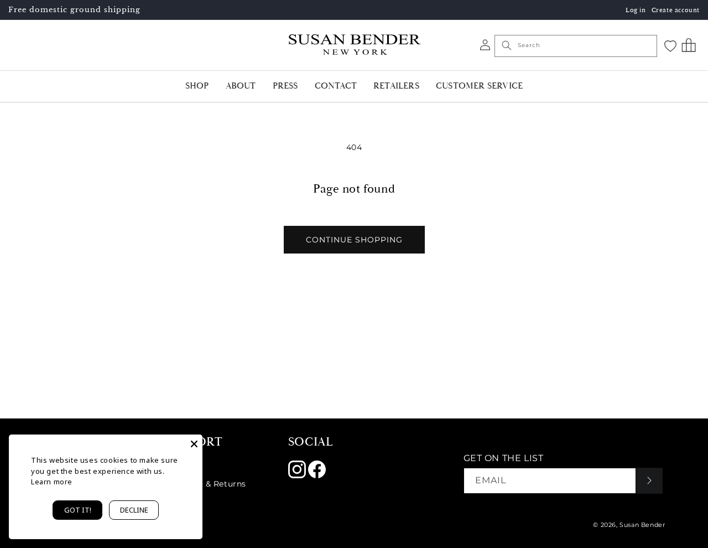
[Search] (506, 45)
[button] (689, 45)
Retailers (396, 86)
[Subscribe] (649, 481)
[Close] (194, 442)
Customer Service (479, 86)
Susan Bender (642, 525)
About (241, 86)
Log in (636, 10)
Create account (676, 10)
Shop (197, 86)
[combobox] (576, 45)
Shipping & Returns (205, 484)
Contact (336, 86)
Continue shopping (354, 240)
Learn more (51, 482)
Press (285, 86)
